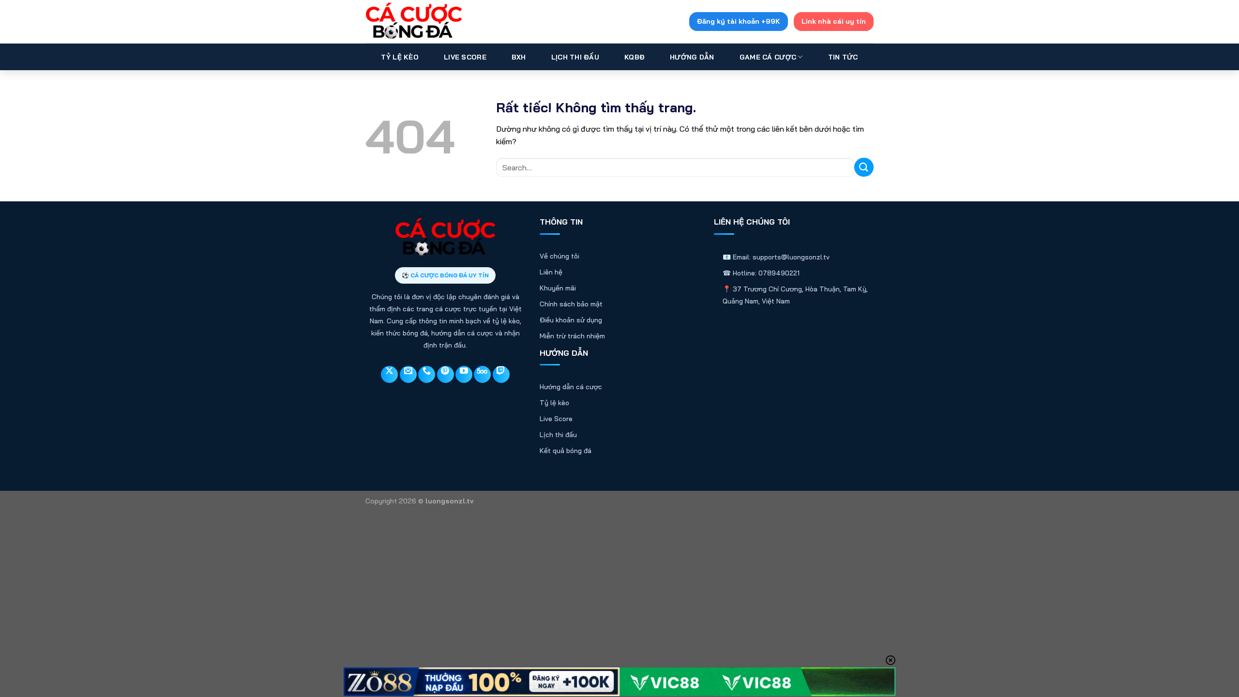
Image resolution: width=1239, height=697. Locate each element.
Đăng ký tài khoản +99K (738, 21)
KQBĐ (634, 57)
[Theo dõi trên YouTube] (463, 374)
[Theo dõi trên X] (389, 374)
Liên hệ (551, 272)
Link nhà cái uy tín (833, 21)
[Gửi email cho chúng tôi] (408, 374)
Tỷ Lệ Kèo (400, 57)
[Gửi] (864, 167)
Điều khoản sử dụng (571, 320)
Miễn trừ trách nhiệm (572, 336)
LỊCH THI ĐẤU (575, 57)
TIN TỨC (843, 57)
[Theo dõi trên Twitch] (501, 374)
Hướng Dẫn (692, 57)
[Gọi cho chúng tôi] (426, 374)
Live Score (465, 57)
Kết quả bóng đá (565, 450)
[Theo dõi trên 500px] (482, 374)
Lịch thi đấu (558, 434)
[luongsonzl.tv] (413, 21)
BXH (519, 57)
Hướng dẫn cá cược (571, 386)
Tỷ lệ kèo (554, 402)
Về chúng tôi (559, 256)
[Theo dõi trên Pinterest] (445, 374)
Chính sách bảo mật (571, 304)
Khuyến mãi (558, 288)
